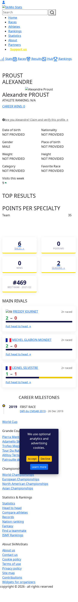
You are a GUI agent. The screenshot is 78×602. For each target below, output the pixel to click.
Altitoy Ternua (12, 455)
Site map (8, 573)
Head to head (12, 508)
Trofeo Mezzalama (15, 446)
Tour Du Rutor (12, 450)
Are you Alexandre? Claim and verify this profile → (36, 119)
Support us (18, 49)
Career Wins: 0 (13, 106)
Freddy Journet (25, 311)
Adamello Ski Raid (15, 441)
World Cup (9, 422)
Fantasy (7, 526)
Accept (32, 459)
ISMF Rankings (12, 535)
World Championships (18, 475)
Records (8, 517)
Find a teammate (14, 531)
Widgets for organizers (18, 582)
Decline (45, 459)
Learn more (39, 467)
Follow (50, 114)
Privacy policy (12, 568)
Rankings (15, 31)
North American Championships (25, 484)
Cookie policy (11, 559)
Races (12, 22)
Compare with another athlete (24, 114)
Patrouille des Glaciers (18, 459)
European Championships (20, 479)
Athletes (14, 27)
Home (12, 17)
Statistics (14, 36)
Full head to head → (18, 326)
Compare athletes (15, 512)
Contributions (12, 577)
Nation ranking (13, 521)
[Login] (3, 2)
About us (8, 550)
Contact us (10, 555)
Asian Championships (17, 488)
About (12, 40)
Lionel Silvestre (25, 368)
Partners (14, 45)
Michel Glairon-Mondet (31, 340)
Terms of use (11, 564)
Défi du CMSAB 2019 (33, 411)
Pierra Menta (11, 437)
